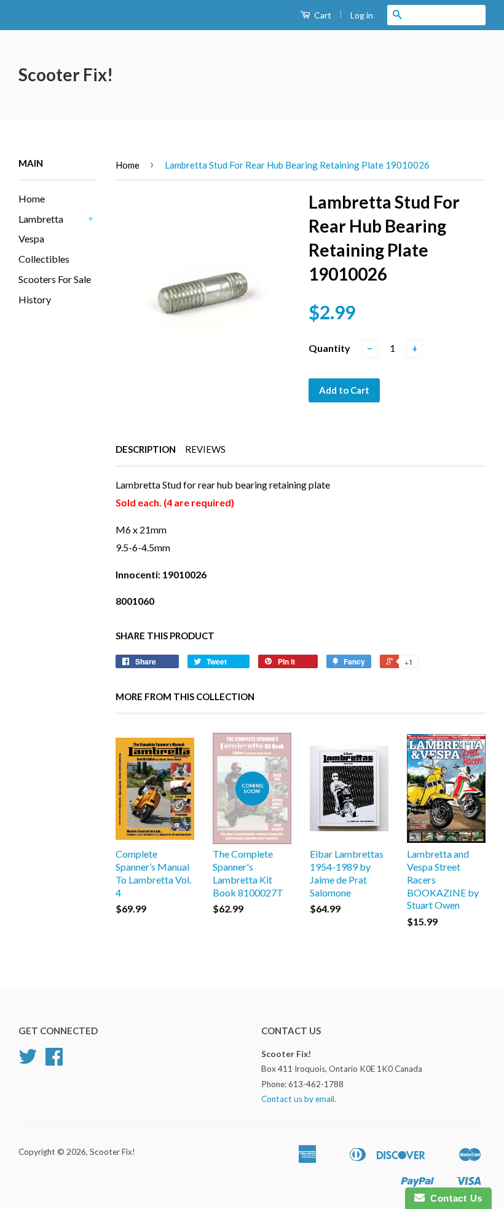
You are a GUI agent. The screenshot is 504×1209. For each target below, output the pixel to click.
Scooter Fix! (65, 74)
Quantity (329, 348)
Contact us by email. (298, 1099)
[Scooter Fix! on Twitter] (27, 1061)
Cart (321, 15)
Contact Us (453, 1198)
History (34, 299)
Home (31, 198)
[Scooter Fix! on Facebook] (54, 1061)
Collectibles (43, 259)
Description (146, 449)
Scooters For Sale (54, 279)
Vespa (31, 238)
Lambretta (40, 219)
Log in (361, 15)
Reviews (205, 449)
